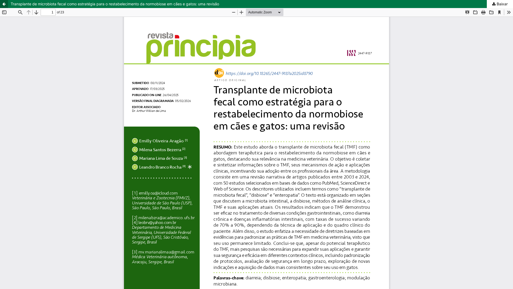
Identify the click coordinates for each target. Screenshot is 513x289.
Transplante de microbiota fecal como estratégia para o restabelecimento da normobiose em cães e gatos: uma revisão (115, 4)
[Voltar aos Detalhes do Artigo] (4, 4)
